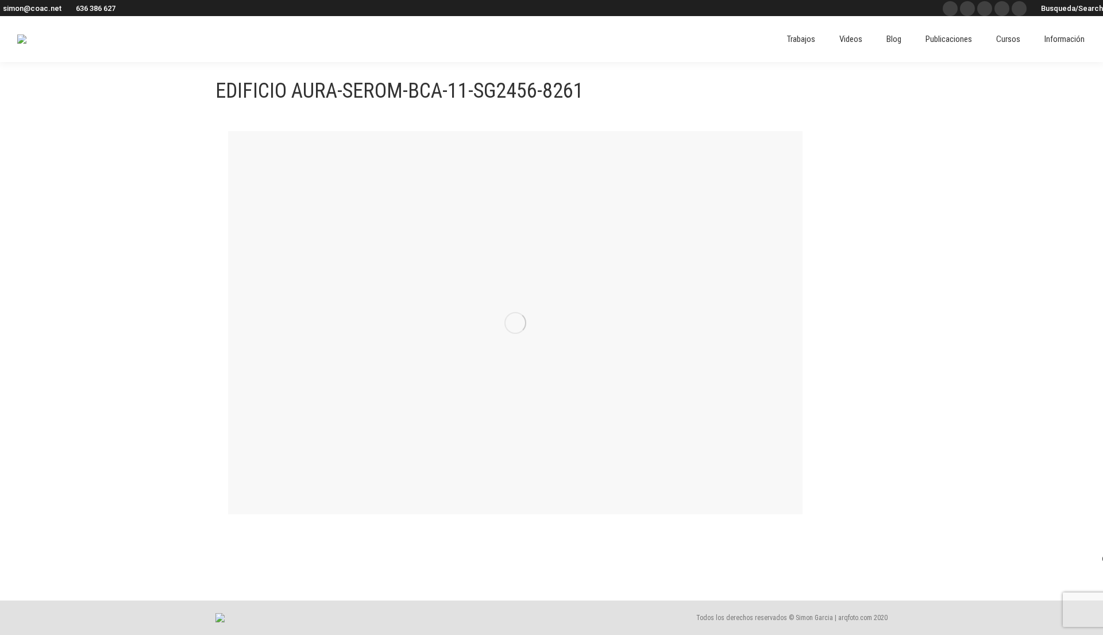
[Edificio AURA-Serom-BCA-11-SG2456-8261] (515, 322)
